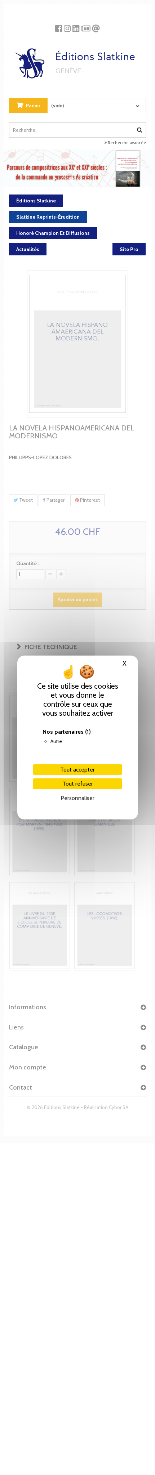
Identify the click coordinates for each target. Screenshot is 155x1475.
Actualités (27, 249)
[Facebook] (58, 25)
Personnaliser (77, 798)
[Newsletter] (85, 25)
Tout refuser (77, 783)
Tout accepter (77, 769)
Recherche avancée (126, 142)
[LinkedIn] (75, 25)
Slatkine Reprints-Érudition (48, 217)
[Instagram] (67, 25)
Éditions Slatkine (36, 200)
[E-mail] (96, 25)
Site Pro (129, 249)
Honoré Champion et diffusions (53, 233)
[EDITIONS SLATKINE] (78, 59)
